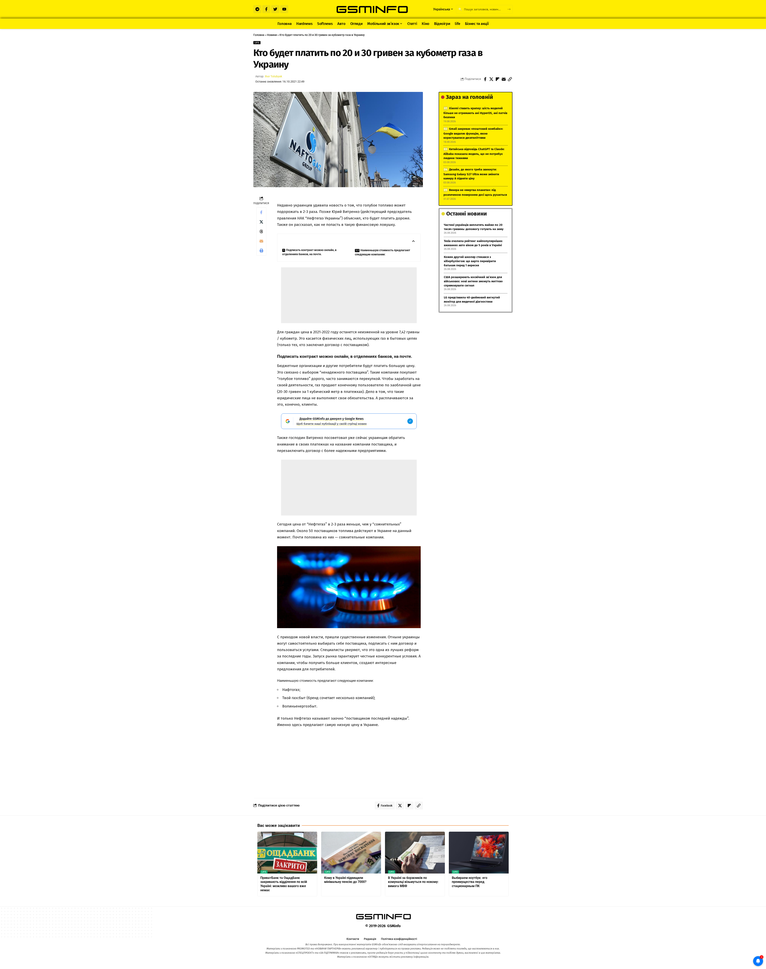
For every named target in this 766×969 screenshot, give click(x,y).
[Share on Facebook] (485, 79)
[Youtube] (284, 9)
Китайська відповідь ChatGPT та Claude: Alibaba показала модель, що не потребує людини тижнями (473, 153)
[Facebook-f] (266, 9)
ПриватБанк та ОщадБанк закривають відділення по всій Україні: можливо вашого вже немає (283, 884)
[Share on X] (491, 79)
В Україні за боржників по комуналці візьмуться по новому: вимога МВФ (413, 882)
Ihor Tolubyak (273, 76)
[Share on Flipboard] (497, 79)
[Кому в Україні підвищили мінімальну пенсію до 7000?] (351, 853)
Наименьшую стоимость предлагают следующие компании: (382, 252)
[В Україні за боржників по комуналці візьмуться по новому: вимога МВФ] (415, 853)
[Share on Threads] (261, 231)
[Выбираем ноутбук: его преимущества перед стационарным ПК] (479, 853)
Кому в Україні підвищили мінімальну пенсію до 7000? (345, 880)
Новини (272, 34)
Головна (258, 34)
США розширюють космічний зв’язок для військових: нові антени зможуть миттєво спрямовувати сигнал (473, 281)
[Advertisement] (349, 295)
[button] (510, 79)
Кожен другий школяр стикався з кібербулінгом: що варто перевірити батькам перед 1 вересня (470, 261)
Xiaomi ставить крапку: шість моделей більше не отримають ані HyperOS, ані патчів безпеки (475, 112)
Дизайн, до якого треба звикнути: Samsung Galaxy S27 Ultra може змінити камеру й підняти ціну (471, 174)
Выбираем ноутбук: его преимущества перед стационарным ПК (469, 882)
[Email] (503, 79)
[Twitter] (275, 9)
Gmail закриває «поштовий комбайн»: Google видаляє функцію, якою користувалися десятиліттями (473, 133)
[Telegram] (257, 9)
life (257, 42)
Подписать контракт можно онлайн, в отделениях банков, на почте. (309, 252)
